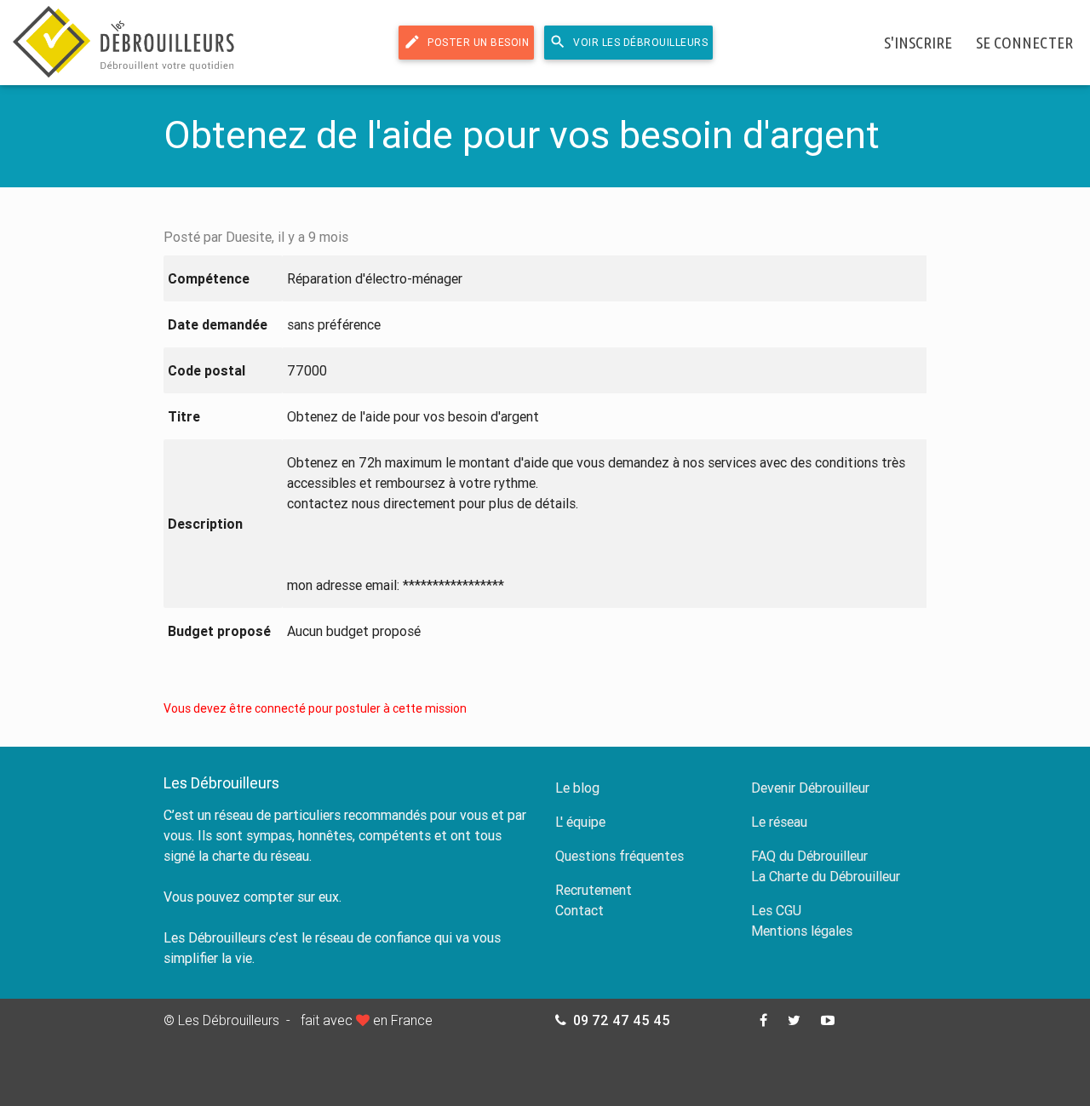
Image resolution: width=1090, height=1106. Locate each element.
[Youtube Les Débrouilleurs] (827, 1020)
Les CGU (776, 910)
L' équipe (580, 821)
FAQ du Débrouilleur (809, 855)
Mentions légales (801, 930)
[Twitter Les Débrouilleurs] (794, 1020)
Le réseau (779, 821)
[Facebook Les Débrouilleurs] (763, 1020)
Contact (579, 910)
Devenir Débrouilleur (810, 787)
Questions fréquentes (619, 855)
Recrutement (593, 889)
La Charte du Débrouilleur (825, 876)
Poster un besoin (466, 41)
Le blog (577, 787)
